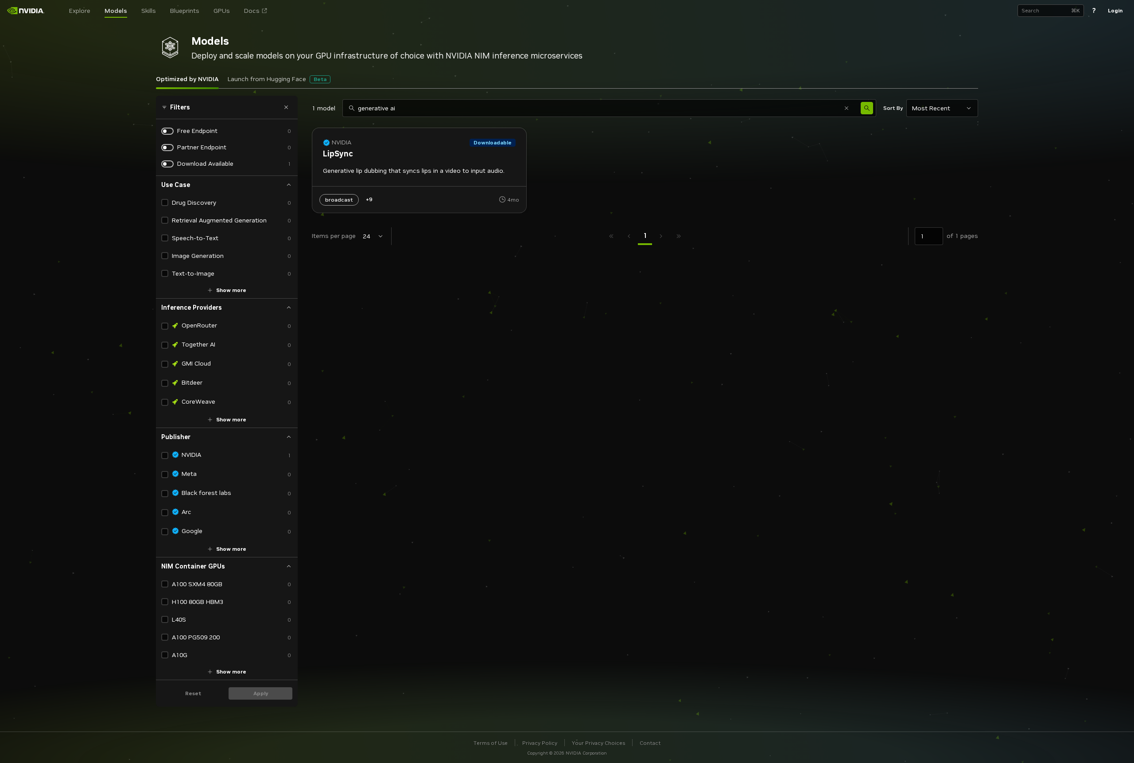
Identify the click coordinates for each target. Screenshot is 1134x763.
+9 (369, 199)
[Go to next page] (661, 236)
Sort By (893, 108)
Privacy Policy (539, 743)
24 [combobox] (366, 236)
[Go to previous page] (629, 236)
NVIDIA (341, 142)
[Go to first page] (611, 236)
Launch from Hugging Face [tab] (277, 79)
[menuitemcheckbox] (164, 202)
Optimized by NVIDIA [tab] (187, 79)
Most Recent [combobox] (931, 108)
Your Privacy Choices (598, 743)
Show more (231, 290)
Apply (260, 693)
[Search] (867, 108)
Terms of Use (491, 743)
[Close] (286, 107)
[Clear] (846, 108)
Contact (650, 743)
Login (1115, 10)
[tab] (645, 236)
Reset (193, 693)
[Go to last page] (678, 236)
